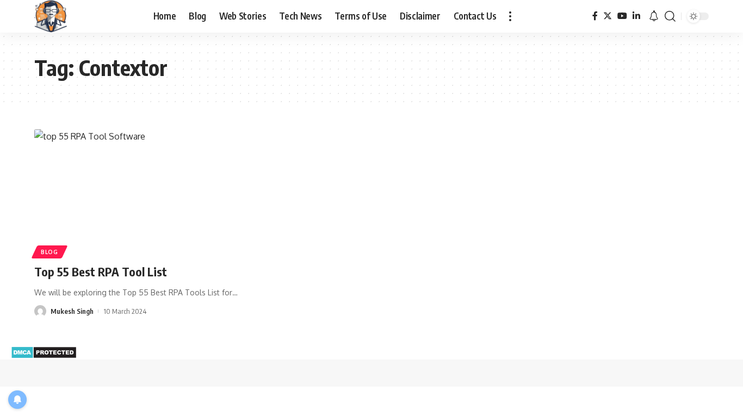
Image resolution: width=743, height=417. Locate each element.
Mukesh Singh (72, 311)
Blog (49, 252)
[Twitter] (607, 16)
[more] (510, 16)
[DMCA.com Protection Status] (44, 351)
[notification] (653, 16)
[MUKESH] (50, 16)
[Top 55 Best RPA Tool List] (139, 192)
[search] (670, 16)
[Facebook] (595, 16)
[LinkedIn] (636, 16)
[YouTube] (622, 16)
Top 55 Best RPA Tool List (100, 271)
